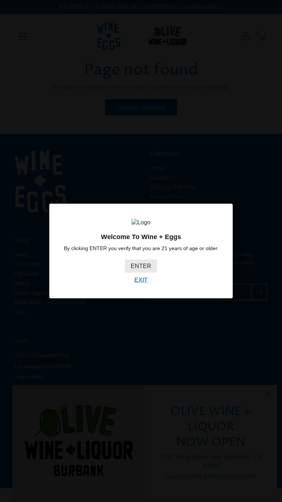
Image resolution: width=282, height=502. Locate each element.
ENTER (141, 266)
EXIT (141, 280)
